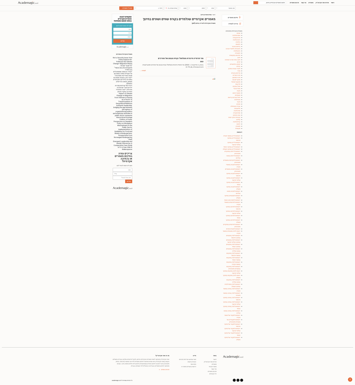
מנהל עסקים (236, 86)
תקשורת (237, 128)
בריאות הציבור (236, 46)
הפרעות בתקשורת (234, 55)
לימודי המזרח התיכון (234, 69)
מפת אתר (193, 364)
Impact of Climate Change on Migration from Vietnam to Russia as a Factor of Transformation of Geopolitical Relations (123, 98)
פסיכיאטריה (236, 113)
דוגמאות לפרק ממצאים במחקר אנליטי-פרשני (233, 241)
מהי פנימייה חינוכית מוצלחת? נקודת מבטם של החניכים (180, 58)
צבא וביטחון (236, 115)
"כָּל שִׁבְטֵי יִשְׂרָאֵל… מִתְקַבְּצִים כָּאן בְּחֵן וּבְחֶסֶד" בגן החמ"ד (123, 67)
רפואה (238, 124)
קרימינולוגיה (236, 122)
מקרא (238, 91)
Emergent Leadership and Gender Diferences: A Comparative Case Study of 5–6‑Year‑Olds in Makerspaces (122, 145)
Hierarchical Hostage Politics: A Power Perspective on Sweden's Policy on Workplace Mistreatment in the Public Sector (123, 122)
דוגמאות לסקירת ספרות (233, 229)
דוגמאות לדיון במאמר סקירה (231, 136)
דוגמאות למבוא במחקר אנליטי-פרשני (233, 179)
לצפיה (144, 71)
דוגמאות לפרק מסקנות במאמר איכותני (233, 254)
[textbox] (225, 8)
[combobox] (225, 8)
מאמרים (310, 3)
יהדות (238, 62)
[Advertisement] (177, 41)
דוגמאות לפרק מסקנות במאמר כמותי (233, 259)
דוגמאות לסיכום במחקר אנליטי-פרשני (233, 212)
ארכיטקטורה (236, 38)
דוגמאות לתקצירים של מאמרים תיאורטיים (233, 321)
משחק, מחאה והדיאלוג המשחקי (124, 82)
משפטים (237, 95)
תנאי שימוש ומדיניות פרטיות (187, 359)
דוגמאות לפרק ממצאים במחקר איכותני (233, 236)
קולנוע (238, 120)
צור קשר (303, 3)
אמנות (238, 33)
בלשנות (238, 44)
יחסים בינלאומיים (235, 64)
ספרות (238, 104)
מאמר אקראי (213, 367)
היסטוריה (237, 53)
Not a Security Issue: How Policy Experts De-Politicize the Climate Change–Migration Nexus (122, 60)
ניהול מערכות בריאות (234, 97)
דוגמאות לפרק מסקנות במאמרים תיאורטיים (233, 267)
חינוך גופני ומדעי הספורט (232, 60)
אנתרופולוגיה (236, 35)
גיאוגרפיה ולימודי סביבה (233, 49)
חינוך (238, 57)
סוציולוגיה (237, 100)
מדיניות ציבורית (235, 73)
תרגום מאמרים (294, 3)
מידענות (237, 84)
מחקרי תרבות (236, 80)
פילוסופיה (237, 108)
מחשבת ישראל (235, 82)
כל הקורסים (213, 374)
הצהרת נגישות (192, 362)
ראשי (332, 3)
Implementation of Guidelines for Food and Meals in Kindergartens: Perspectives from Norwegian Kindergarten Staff (123, 134)
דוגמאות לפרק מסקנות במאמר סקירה (233, 263)
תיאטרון (238, 126)
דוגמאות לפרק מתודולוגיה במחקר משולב (232, 285)
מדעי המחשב (236, 77)
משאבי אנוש (236, 93)
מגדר (238, 71)
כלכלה (238, 66)
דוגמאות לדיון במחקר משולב (231, 149)
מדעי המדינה (236, 75)
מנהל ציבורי (236, 89)
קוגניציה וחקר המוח (234, 117)
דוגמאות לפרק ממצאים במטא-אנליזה (233, 250)
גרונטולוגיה (237, 51)
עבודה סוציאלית (235, 106)
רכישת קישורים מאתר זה (188, 367)
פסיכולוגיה (237, 111)
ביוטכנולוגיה (236, 40)
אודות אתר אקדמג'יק (322, 3)
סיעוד (238, 102)
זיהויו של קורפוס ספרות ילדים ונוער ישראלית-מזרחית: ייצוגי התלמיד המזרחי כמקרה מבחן (123, 88)
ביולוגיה (238, 42)
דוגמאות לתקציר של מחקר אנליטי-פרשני (232, 329)
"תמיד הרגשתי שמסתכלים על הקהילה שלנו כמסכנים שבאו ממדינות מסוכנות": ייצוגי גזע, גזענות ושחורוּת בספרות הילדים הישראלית (122, 75)
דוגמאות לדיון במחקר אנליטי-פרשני (233, 143)
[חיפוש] (255, 2)
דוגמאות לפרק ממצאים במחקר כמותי (233, 245)
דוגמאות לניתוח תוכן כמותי (232, 200)
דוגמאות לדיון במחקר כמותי (232, 147)
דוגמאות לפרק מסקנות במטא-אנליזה (233, 281)
